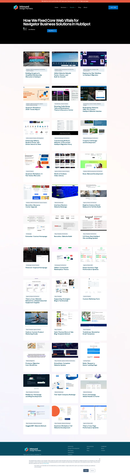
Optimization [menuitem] (71, 452)
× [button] (100, 458)
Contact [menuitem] (103, 450)
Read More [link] (51, 30)
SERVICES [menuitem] (70, 446)
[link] (23, 7)
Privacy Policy (46, 463)
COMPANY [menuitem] (104, 446)
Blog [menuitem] (88, 450)
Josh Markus (31, 29)
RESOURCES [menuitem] (90, 446)
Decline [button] (92, 470)
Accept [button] (86, 470)
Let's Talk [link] (113, 7)
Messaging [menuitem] (70, 450)
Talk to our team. (84, 1)
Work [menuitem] (88, 448)
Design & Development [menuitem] (73, 448)
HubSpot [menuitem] (70, 454)
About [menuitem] (102, 448)
